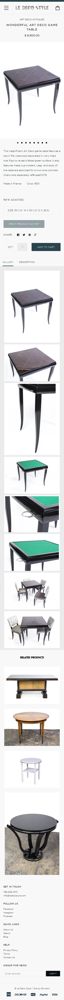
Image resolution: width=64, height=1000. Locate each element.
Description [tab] (27, 262)
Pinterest (7, 916)
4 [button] (30, 142)
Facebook (8, 909)
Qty (10, 247)
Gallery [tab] (8, 262)
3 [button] (26, 142)
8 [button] (46, 142)
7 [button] (42, 142)
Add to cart (46, 247)
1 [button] (17, 142)
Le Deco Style (24, 988)
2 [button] (22, 142)
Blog (5, 937)
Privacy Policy (10, 950)
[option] (32, 90)
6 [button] (38, 142)
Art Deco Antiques (32, 19)
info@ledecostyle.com (14, 895)
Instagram (8, 912)
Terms (6, 954)
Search (6, 933)
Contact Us (9, 957)
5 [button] (34, 142)
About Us (8, 929)
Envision (45, 988)
